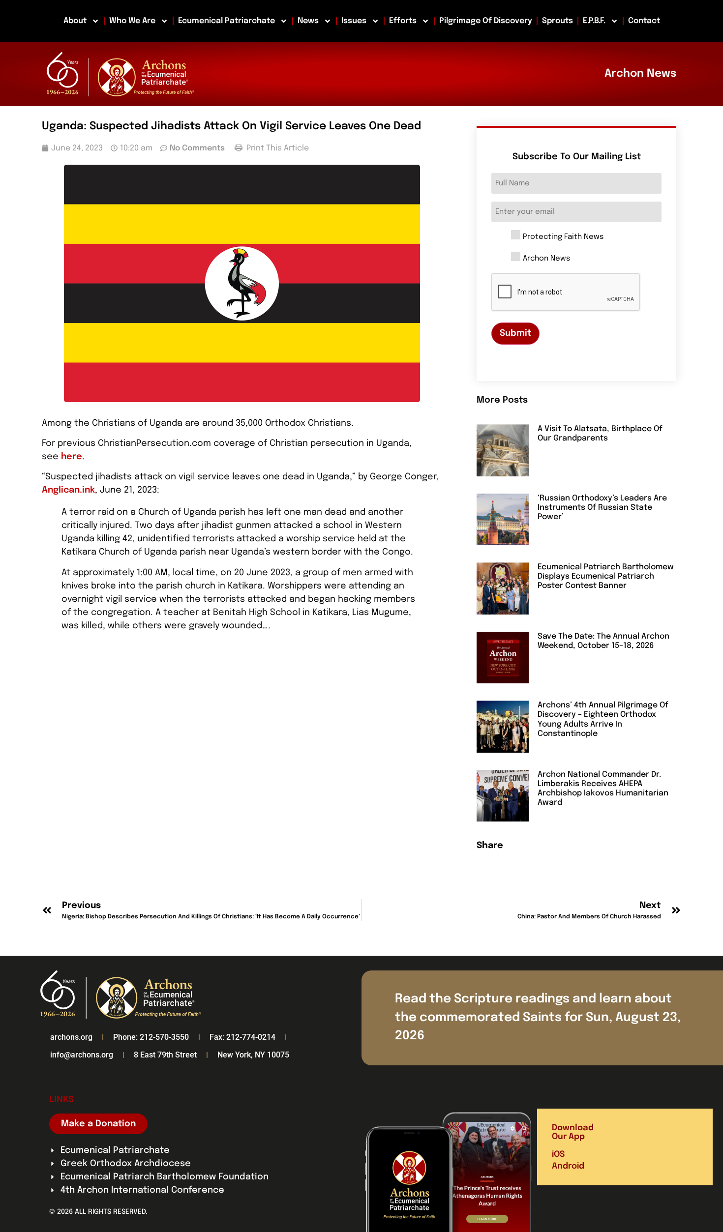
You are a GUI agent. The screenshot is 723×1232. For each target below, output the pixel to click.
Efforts (403, 21)
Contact (644, 21)
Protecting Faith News (563, 237)
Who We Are (132, 21)
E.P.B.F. (594, 21)
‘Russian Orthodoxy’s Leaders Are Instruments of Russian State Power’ (602, 507)
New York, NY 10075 (253, 1054)
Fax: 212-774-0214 (242, 1037)
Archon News (546, 259)
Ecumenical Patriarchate (226, 21)
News (308, 21)
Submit (515, 333)
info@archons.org (81, 1054)
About (75, 21)
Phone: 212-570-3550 (151, 1037)
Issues (353, 21)
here (71, 456)
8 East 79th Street (165, 1054)
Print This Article (276, 148)
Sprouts (557, 21)
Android (568, 1166)
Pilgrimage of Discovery (485, 21)
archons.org (71, 1037)
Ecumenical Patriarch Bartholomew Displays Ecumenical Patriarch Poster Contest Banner (606, 576)
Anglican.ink (68, 490)
